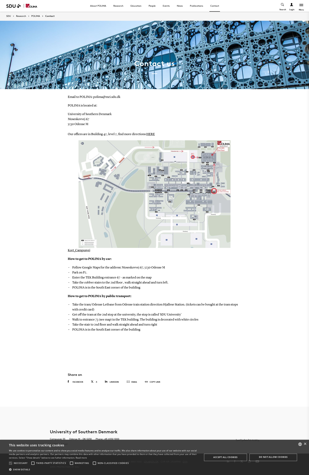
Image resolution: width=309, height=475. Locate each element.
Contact (214, 5)
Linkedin (114, 382)
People (152, 5)
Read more (81, 457)
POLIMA (35, 16)
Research (118, 5)
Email (134, 382)
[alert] (154, 457)
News (180, 5)
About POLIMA (98, 5)
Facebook (78, 382)
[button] (10, 463)
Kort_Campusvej (79, 250)
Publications (196, 5)
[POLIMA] (31, 6)
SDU (8, 16)
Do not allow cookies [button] (273, 457)
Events (166, 5)
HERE (150, 134)
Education (136, 5)
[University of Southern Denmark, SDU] (13, 6)
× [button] (305, 444)
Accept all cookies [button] (225, 457)
